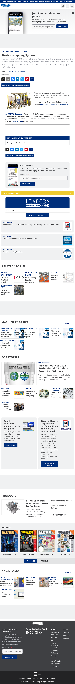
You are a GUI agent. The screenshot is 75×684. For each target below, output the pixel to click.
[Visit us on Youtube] (40, 632)
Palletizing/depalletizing (14, 51)
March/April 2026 (46, 554)
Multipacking (6, 590)
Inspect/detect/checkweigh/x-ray (26, 329)
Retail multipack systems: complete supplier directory (5, 594)
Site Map (53, 678)
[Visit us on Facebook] (27, 632)
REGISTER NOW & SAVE (49, 464)
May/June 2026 (28, 554)
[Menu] (72, 6)
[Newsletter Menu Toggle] (63, 6)
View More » (69, 323)
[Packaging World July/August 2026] (9, 541)
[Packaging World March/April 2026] (46, 541)
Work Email (24, 174)
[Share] (13, 79)
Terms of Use (43, 678)
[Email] (8, 79)
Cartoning (55, 329)
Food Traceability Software (58, 507)
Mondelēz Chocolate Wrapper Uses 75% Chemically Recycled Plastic (6, 393)
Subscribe (31, 561)
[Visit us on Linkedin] (36, 632)
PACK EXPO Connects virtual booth (54, 104)
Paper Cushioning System (61, 500)
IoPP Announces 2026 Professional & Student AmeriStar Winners (53, 368)
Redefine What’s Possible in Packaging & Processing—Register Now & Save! (31, 224)
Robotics (54, 273)
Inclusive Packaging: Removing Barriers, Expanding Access (30, 582)
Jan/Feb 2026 (65, 554)
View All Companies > (37, 215)
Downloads (30, 578)
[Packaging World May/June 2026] (28, 541)
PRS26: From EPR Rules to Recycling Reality (31, 393)
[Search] (67, 6)
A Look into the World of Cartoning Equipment (56, 333)
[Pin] (27, 79)
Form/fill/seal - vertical (6, 329)
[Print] (3, 79)
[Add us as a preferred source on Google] (32, 79)
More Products (60, 515)
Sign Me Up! (62, 26)
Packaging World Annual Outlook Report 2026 (20, 238)
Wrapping (5, 389)
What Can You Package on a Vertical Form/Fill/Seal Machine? (7, 334)
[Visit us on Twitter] (31, 632)
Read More (10, 445)
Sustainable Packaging (55, 389)
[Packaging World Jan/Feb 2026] (65, 541)
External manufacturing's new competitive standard (55, 583)
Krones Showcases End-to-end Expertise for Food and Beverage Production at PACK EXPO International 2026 (37, 503)
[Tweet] (22, 79)
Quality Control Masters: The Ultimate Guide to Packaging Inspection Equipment (24, 334)
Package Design (44, 362)
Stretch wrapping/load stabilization (7, 274)
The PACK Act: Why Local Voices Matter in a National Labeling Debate (6, 406)
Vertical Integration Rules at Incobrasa (5, 292)
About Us (22, 678)
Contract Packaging (52, 578)
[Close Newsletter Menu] (73, 13)
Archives (45, 561)
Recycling (29, 389)
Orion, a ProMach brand (16, 71)
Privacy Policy (31, 678)
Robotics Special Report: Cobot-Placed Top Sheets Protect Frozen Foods (55, 277)
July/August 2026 (9, 554)
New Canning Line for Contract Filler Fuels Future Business (30, 280)
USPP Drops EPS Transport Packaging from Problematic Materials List (56, 394)
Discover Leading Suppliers (13, 252)
